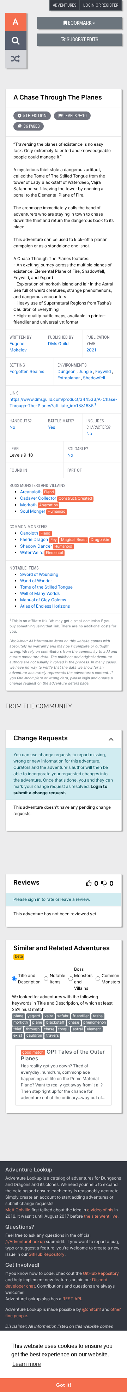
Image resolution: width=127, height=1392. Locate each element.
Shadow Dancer (36, 546)
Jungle (86, 371)
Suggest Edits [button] (82, 40)
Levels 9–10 (75, 115)
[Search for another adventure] (15, 40)
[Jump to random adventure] (15, 59)
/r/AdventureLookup (25, 1241)
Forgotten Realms (27, 371)
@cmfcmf (91, 1309)
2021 (91, 349)
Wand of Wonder (36, 580)
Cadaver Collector (38, 498)
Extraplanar (69, 377)
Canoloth (29, 533)
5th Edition (34, 115)
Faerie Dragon (34, 539)
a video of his (100, 1209)
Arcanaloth (31, 491)
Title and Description (29, 978)
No (12, 427)
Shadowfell (94, 377)
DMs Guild (58, 343)
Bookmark (79, 23)
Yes (51, 427)
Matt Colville (17, 1209)
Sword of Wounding (39, 574)
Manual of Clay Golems (43, 599)
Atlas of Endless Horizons (45, 606)
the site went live (100, 1216)
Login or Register (100, 5)
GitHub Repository (47, 1254)
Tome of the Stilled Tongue (46, 587)
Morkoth (29, 504)
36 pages (31, 126)
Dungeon (67, 371)
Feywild (103, 371)
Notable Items (57, 978)
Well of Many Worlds (40, 593)
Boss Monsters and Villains (83, 978)
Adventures (64, 5)
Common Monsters (111, 978)
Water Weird (32, 552)
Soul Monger (33, 511)
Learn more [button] (26, 1364)
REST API (71, 1298)
